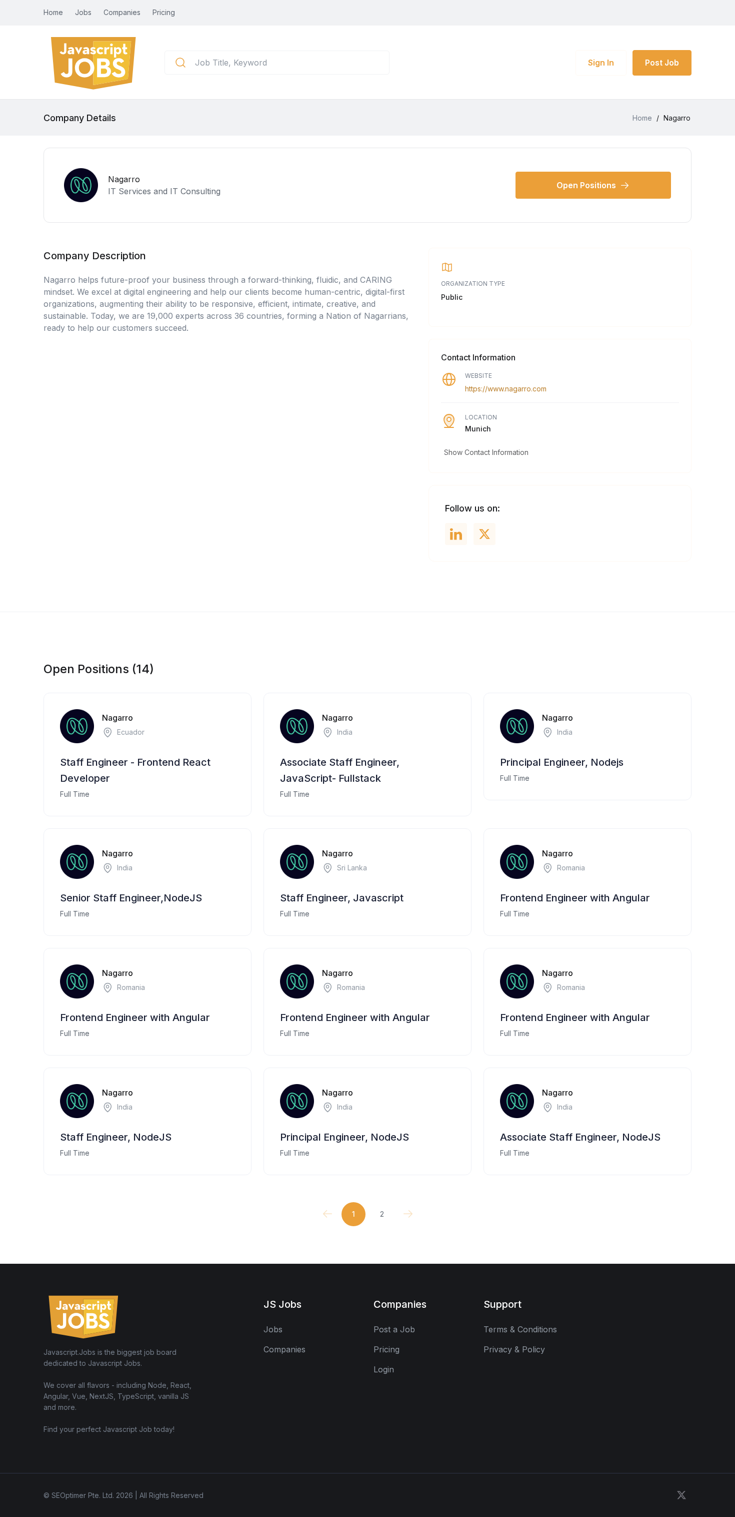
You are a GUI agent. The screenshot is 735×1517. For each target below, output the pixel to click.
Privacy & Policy (514, 1349)
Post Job (662, 63)
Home (53, 12)
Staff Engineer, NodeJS (116, 1137)
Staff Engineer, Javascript (342, 898)
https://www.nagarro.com (505, 388)
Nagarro (117, 718)
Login (384, 1369)
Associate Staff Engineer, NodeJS (580, 1137)
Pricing (163, 12)
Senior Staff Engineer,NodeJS (131, 898)
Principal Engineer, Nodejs (562, 762)
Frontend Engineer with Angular (575, 898)
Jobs (83, 12)
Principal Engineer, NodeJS (344, 1137)
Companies (122, 12)
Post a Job (394, 1329)
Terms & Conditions (520, 1329)
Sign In (601, 63)
